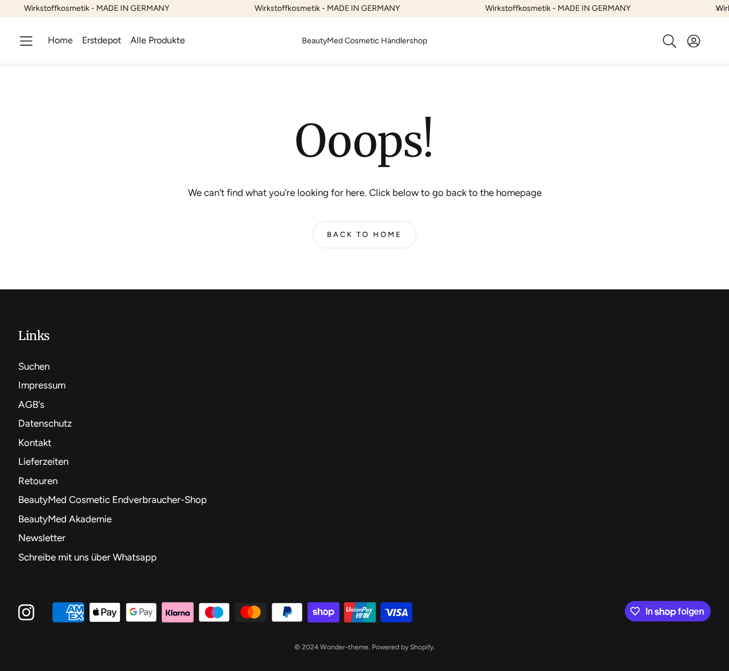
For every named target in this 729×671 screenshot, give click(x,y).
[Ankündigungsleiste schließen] (717, 8)
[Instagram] (26, 612)
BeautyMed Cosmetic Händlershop (364, 41)
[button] (26, 41)
